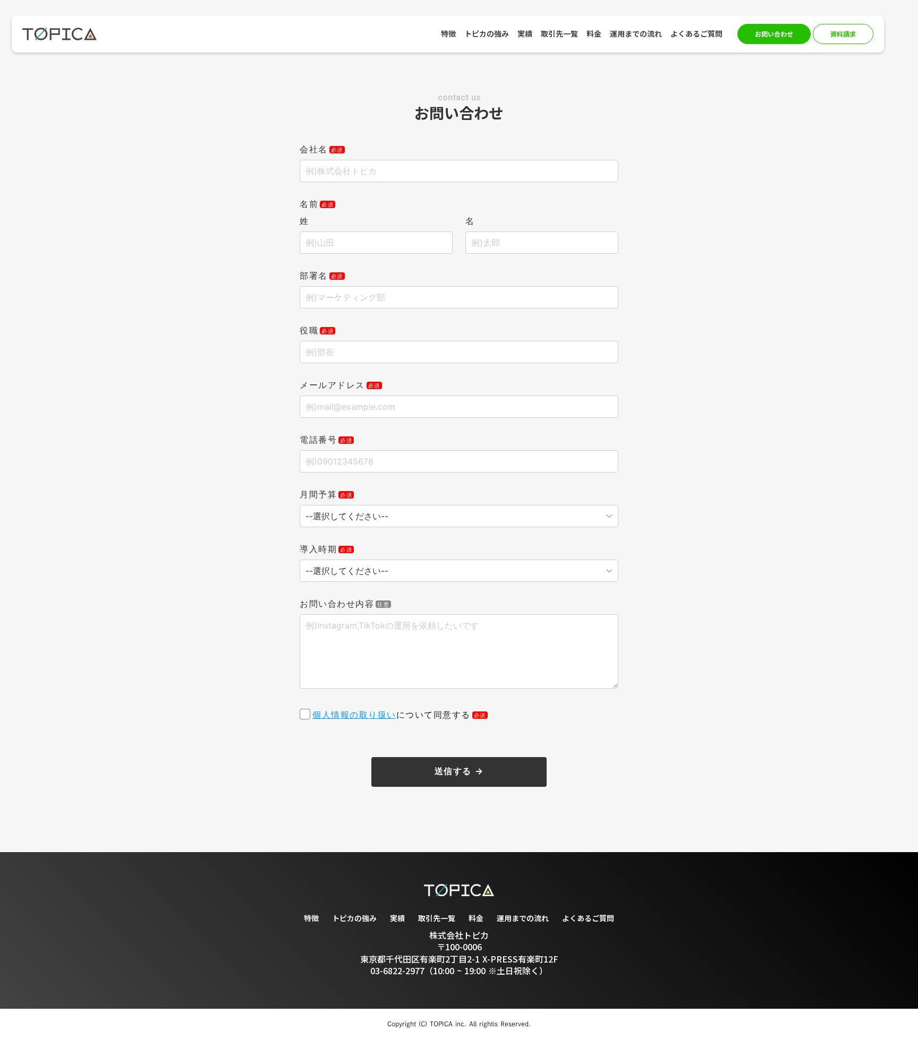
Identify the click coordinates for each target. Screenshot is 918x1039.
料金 (476, 918)
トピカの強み (354, 918)
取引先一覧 (436, 918)
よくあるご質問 (588, 918)
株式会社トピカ (459, 935)
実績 (397, 918)
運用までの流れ (523, 918)
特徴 (311, 918)
